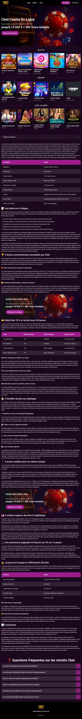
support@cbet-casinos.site (41, 711)
